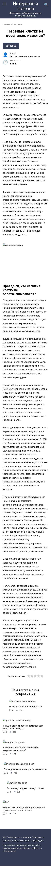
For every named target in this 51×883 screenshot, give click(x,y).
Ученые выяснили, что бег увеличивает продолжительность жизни (24, 808)
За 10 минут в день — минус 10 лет (25, 788)
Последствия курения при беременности (25, 769)
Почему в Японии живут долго (25, 706)
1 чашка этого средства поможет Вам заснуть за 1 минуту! (23, 727)
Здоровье (11, 45)
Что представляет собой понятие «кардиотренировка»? (20, 749)
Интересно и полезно (25, 6)
